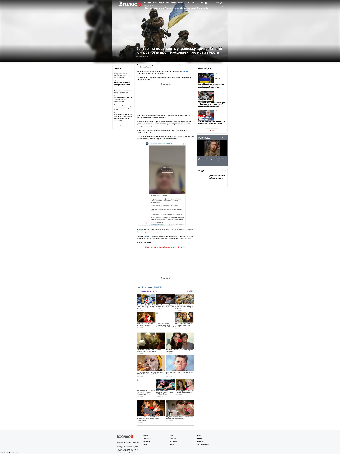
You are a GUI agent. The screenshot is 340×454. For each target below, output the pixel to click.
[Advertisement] (165, 99)
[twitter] (193, 3)
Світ (171, 447)
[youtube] (206, 3)
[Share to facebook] (161, 84)
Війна (144, 287)
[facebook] (188, 3)
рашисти (150, 287)
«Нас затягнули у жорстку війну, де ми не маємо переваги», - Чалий (211, 122)
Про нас (199, 435)
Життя (172, 444)
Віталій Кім (158, 287)
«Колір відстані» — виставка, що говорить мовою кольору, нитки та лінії (123, 107)
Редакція (150, 57)
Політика (173, 438)
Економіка (173, 441)
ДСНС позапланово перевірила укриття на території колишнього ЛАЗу (123, 99)
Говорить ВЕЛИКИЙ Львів (155, 8)
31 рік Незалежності (189, 8)
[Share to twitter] (164, 84)
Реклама (199, 438)
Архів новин (200, 441)
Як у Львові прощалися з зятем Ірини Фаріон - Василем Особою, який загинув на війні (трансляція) (212, 104)
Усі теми (212, 130)
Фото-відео (147, 441)
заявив (186, 71)
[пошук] (222, 5)
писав (141, 230)
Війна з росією (204, 8)
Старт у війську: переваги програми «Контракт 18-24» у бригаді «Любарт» (122, 75)
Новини (147, 3)
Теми (155, 3)
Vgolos (130, 4)
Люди (173, 3)
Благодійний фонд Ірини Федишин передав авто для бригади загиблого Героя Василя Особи (211, 86)
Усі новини (124, 126)
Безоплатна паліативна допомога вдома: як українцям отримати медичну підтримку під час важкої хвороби (123, 117)
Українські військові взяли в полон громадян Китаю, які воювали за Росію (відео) (211, 159)
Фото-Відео (164, 3)
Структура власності (203, 444)
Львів (180, 3)
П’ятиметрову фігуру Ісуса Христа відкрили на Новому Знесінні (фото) (122, 84)
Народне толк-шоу (173, 8)
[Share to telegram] (167, 84)
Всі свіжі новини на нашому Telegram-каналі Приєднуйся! (165, 247)
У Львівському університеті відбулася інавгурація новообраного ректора (217, 176)
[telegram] (198, 3)
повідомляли (148, 236)
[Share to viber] (169, 84)
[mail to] (202, 3)
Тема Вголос (147, 438)
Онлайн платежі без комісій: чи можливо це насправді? (123, 91)
